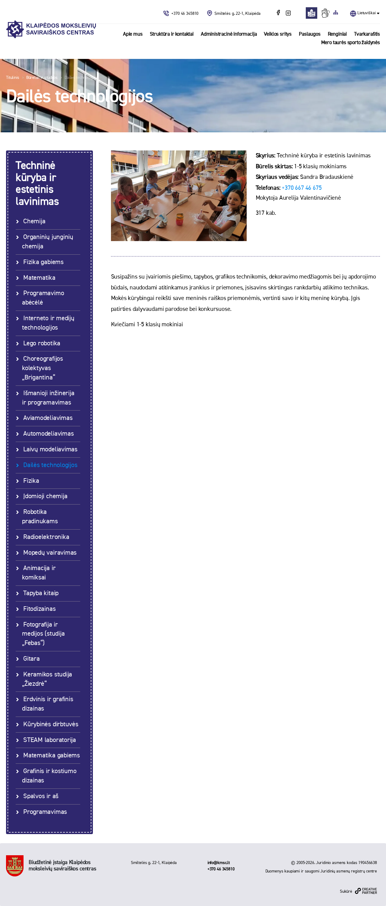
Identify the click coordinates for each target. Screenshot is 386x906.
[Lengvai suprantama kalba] (313, 13)
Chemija (34, 221)
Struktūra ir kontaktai (172, 34)
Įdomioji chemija (45, 496)
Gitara (31, 659)
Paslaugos (309, 34)
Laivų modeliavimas (50, 449)
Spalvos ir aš (41, 796)
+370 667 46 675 (301, 188)
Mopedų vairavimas (50, 553)
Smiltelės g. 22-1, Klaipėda (237, 13)
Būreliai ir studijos (42, 78)
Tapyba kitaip (41, 593)
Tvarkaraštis (367, 34)
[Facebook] (279, 13)
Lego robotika (41, 343)
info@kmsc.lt (218, 863)
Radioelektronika (46, 537)
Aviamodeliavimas (47, 418)
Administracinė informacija (229, 34)
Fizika (31, 481)
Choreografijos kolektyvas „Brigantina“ (42, 368)
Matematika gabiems (51, 755)
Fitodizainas (39, 609)
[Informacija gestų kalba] (327, 13)
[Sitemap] (335, 13)
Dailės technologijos (82, 78)
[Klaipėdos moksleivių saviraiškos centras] (51, 29)
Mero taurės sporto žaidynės (350, 42)
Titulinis (12, 78)
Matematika (39, 278)
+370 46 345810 (185, 13)
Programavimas (45, 812)
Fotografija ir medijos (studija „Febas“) (43, 634)
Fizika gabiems (43, 262)
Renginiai (337, 34)
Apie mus (133, 34)
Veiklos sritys (278, 34)
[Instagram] (288, 13)
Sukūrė (346, 891)
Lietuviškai (366, 13)
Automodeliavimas (48, 433)
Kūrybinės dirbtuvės (50, 724)
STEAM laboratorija (49, 740)
